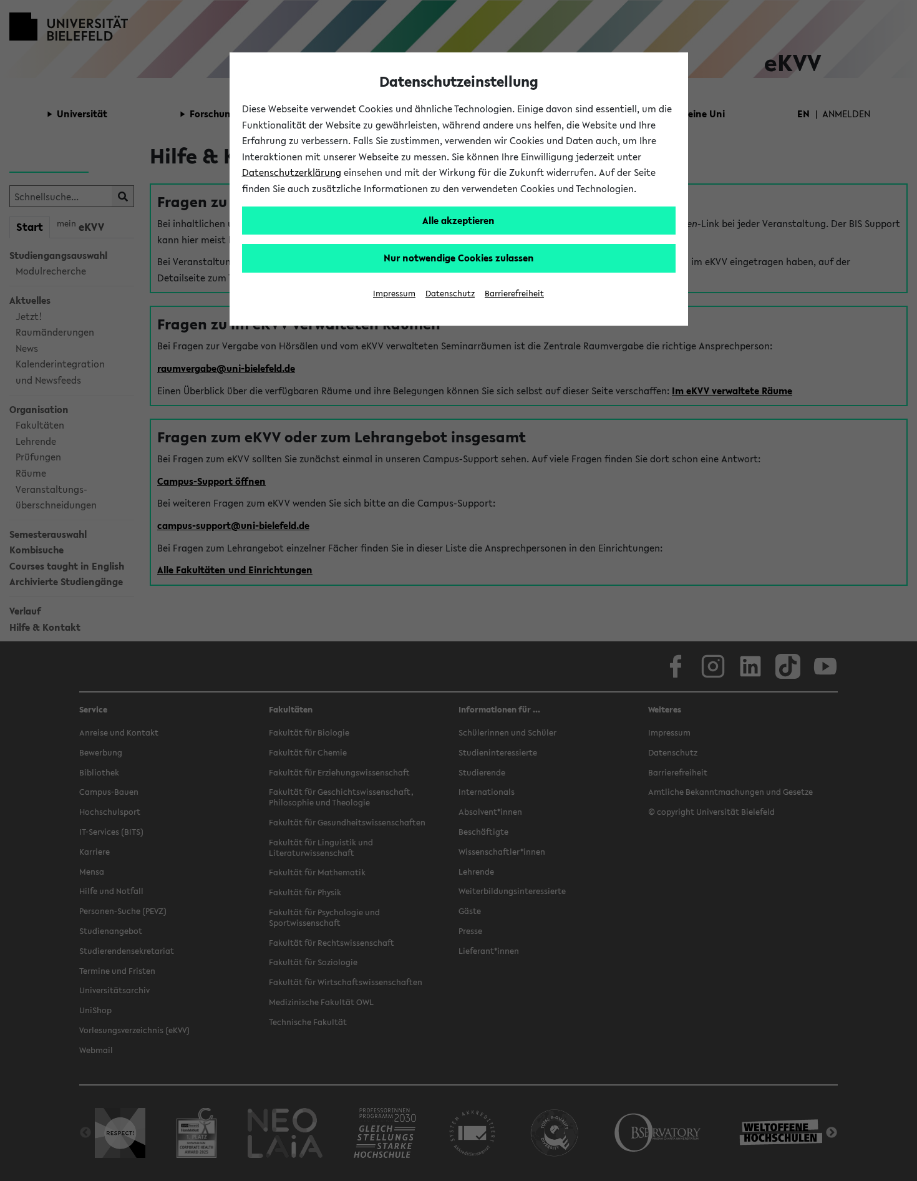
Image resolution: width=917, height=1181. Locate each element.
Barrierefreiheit (514, 293)
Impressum (394, 293)
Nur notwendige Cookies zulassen (459, 258)
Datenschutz (450, 293)
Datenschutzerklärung (291, 172)
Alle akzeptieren (458, 220)
